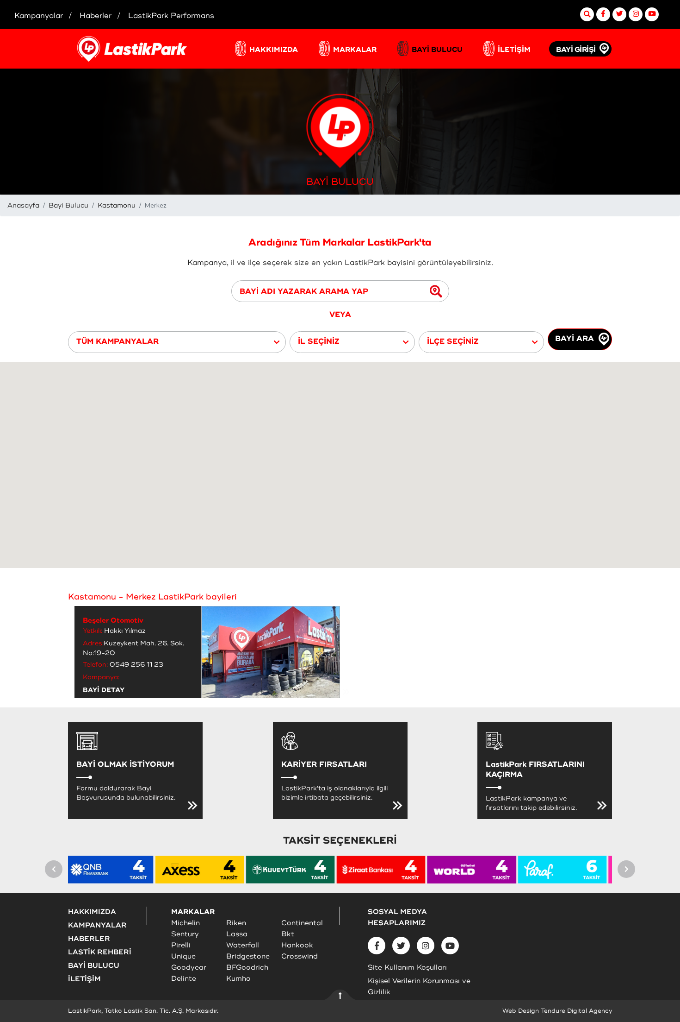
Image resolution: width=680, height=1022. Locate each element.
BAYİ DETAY (103, 690)
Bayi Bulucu (68, 205)
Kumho (238, 978)
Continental (302, 923)
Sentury (185, 934)
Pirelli (181, 945)
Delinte (183, 978)
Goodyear (188, 967)
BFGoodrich (247, 967)
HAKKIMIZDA (273, 49)
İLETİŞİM (514, 49)
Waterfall (242, 945)
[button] (177, 342)
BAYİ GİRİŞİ (576, 49)
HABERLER (89, 938)
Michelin (185, 923)
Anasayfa (23, 205)
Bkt (287, 934)
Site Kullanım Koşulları (407, 967)
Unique (183, 956)
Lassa (236, 934)
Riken (236, 923)
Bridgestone (248, 956)
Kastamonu (117, 205)
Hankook (297, 945)
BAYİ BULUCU (437, 49)
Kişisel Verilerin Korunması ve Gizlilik (419, 987)
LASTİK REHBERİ (99, 952)
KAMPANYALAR (97, 925)
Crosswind (299, 956)
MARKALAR (355, 49)
